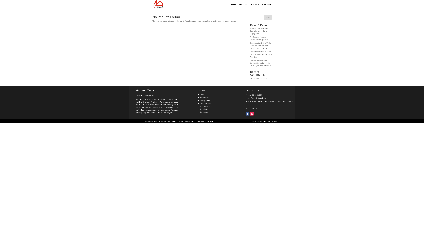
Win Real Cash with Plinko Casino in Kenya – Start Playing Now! (259, 31)
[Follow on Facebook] (247, 114)
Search (268, 17)
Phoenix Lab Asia (206, 121)
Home (233, 4)
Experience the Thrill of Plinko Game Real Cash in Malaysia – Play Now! (261, 54)
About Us (243, 4)
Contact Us (267, 4)
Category (253, 4)
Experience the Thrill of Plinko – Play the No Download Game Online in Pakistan (260, 45)
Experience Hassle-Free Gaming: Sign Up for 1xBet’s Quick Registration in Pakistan (260, 63)
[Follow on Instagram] (252, 114)
